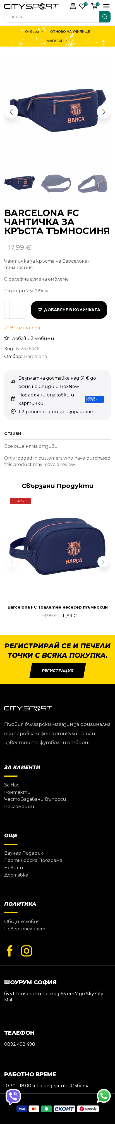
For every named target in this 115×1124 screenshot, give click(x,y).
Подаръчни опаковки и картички (46, 399)
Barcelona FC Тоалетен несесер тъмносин (58, 607)
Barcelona (35, 356)
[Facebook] (9, 951)
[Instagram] (26, 951)
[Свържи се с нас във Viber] (13, 1096)
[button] (73, 6)
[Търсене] (105, 16)
